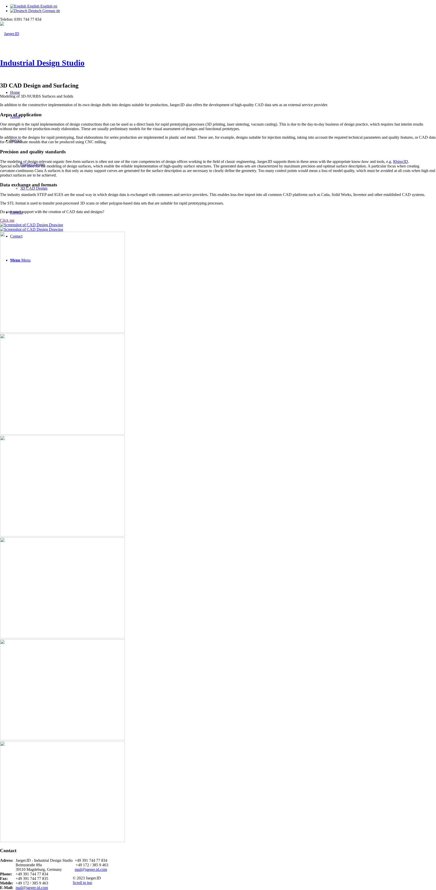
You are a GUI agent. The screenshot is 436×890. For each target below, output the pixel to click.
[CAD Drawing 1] (218, 227)
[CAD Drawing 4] (218, 790)
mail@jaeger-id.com (32, 887)
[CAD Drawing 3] (218, 586)
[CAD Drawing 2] (218, 382)
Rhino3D (400, 161)
